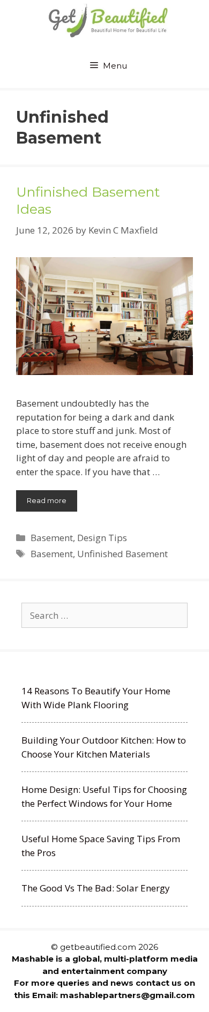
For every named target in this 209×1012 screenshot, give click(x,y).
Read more (46, 500)
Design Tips (102, 537)
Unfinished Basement (122, 554)
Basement (52, 537)
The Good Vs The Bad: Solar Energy (95, 888)
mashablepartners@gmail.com (127, 995)
